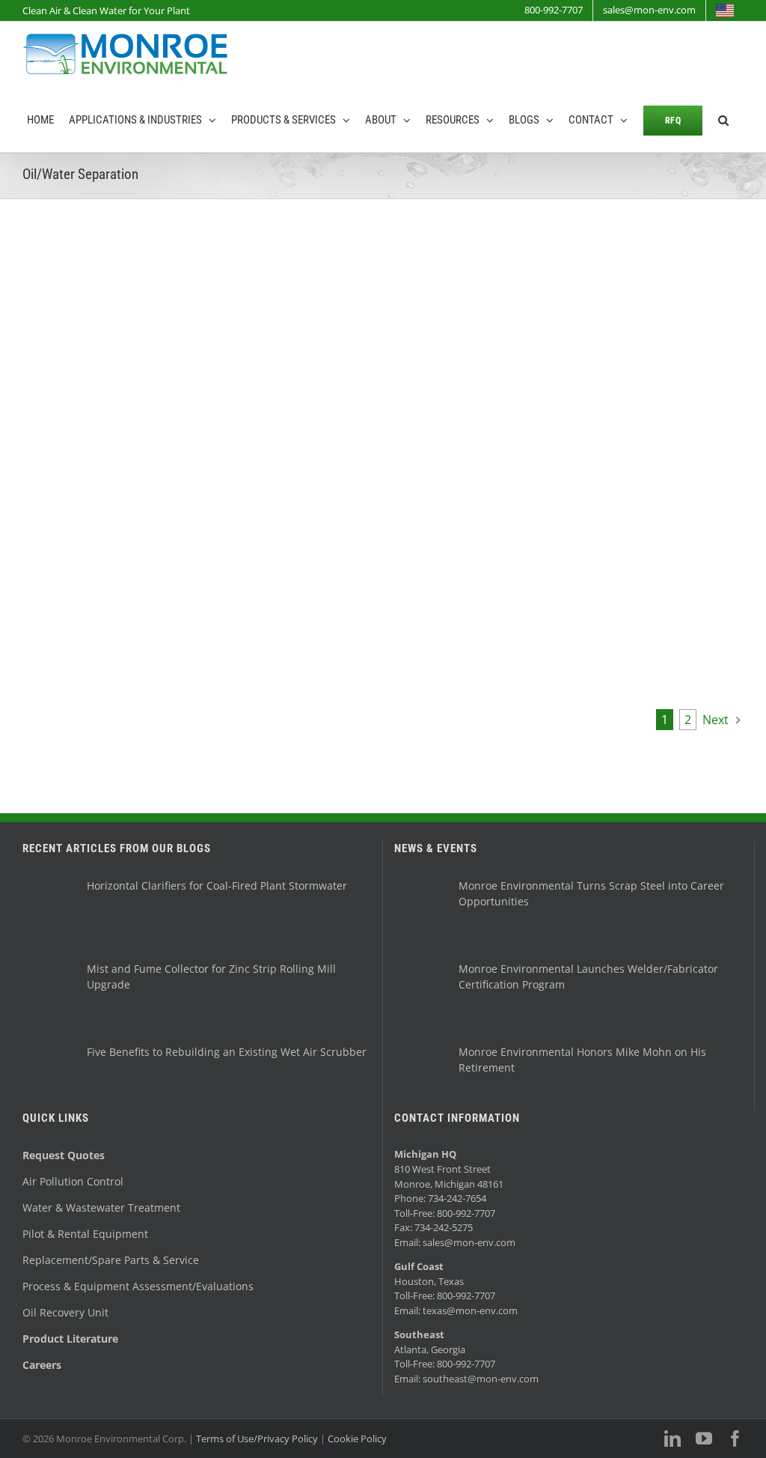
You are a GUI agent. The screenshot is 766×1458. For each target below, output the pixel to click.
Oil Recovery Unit (65, 1312)
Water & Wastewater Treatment (101, 1207)
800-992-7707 (466, 1213)
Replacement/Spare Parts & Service (110, 1260)
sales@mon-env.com (469, 1242)
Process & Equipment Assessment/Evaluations (138, 1286)
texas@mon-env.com (470, 1310)
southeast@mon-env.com (481, 1378)
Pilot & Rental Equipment (85, 1234)
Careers (41, 1365)
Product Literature (70, 1338)
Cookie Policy (357, 1438)
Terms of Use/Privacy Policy (257, 1438)
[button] (723, 119)
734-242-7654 (457, 1198)
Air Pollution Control (72, 1181)
